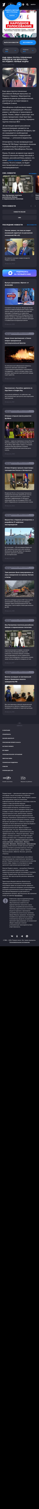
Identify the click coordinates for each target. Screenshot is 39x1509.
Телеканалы (18, 895)
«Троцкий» (5, 843)
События (5, 766)
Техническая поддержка (10, 762)
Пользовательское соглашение (12, 754)
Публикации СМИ (7, 770)
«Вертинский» (21, 843)
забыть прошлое (14, 160)
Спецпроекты (6, 734)
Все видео (5, 750)
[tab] (11, 42)
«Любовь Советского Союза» (24, 839)
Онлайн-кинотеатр (8, 738)
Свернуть (19, 725)
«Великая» (13, 843)
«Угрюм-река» (18, 841)
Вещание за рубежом (26, 781)
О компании (6, 730)
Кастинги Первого (8, 746)
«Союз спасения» (7, 841)
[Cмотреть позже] (31, 196)
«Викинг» (26, 841)
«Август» (11, 839)
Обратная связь (7, 758)
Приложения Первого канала (11, 742)
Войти (33, 4)
